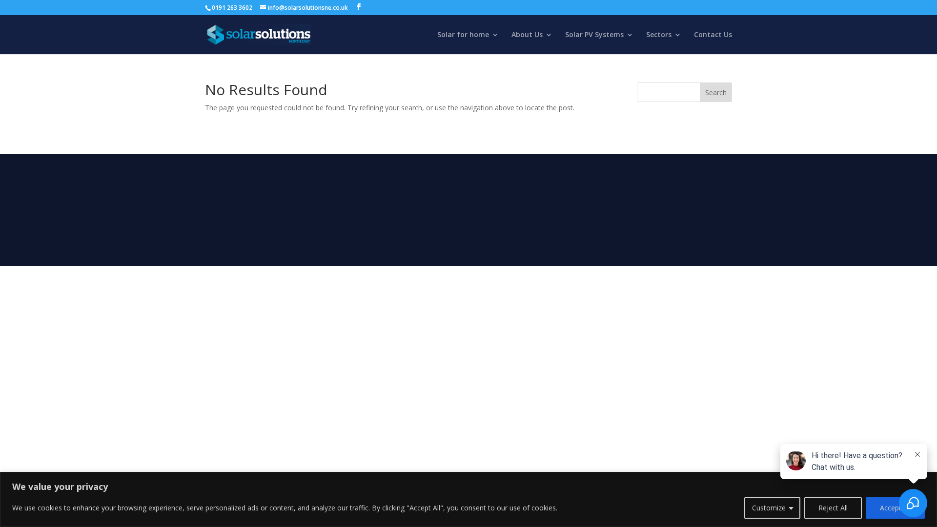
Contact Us (713, 35)
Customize (769, 507)
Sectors (659, 35)
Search (716, 92)
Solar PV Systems (594, 35)
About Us (527, 35)
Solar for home (463, 35)
